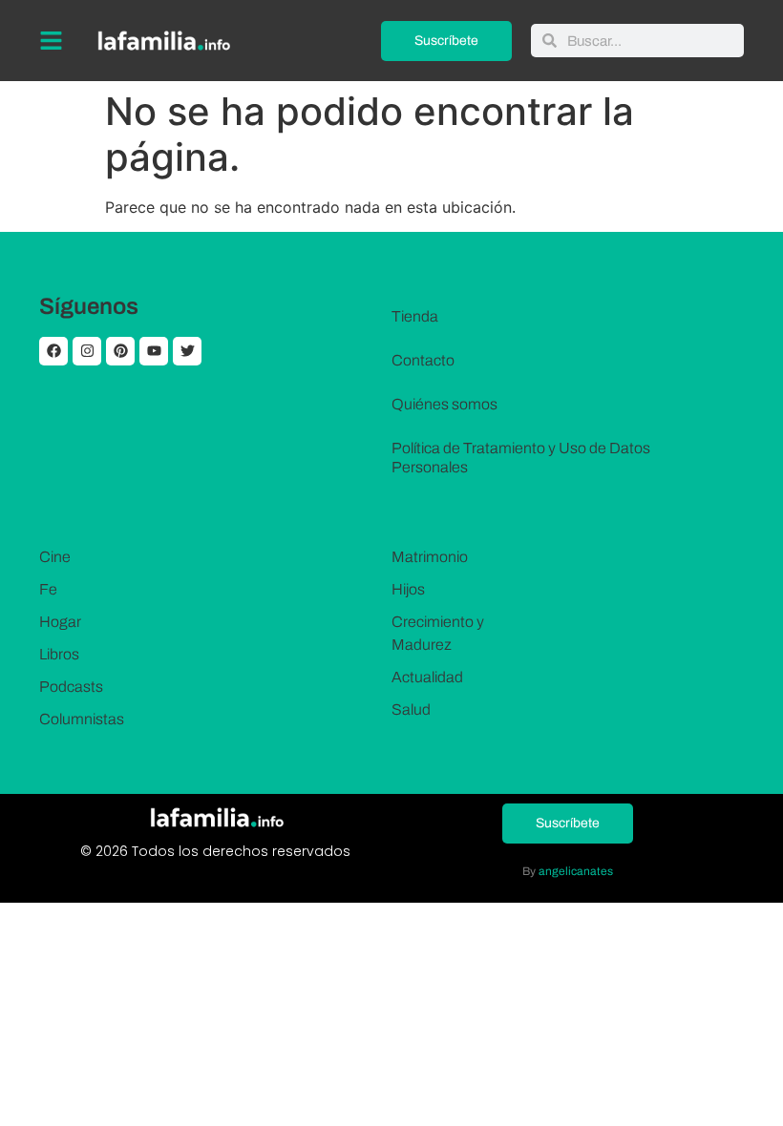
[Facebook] (53, 351)
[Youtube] (153, 351)
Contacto (423, 360)
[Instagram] (87, 351)
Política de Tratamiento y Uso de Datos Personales (521, 457)
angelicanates (576, 871)
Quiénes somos (444, 404)
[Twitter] (187, 351)
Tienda (415, 316)
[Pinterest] (120, 351)
